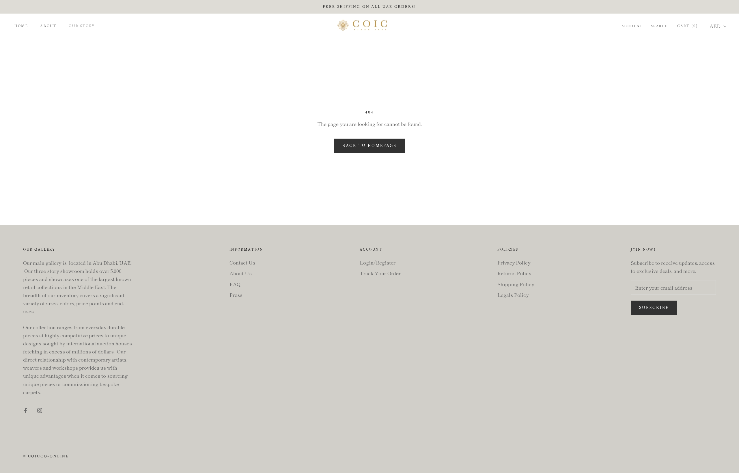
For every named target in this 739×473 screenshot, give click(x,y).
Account (632, 26)
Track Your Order (380, 273)
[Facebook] (25, 410)
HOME (21, 26)
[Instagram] (39, 410)
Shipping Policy (515, 284)
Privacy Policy (513, 262)
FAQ (235, 284)
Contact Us (242, 262)
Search (659, 26)
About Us (240, 273)
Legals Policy (513, 294)
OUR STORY (82, 26)
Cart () (687, 26)
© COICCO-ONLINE (46, 456)
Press (235, 294)
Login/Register (377, 262)
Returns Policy (514, 273)
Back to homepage (369, 145)
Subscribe (654, 307)
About (48, 26)
